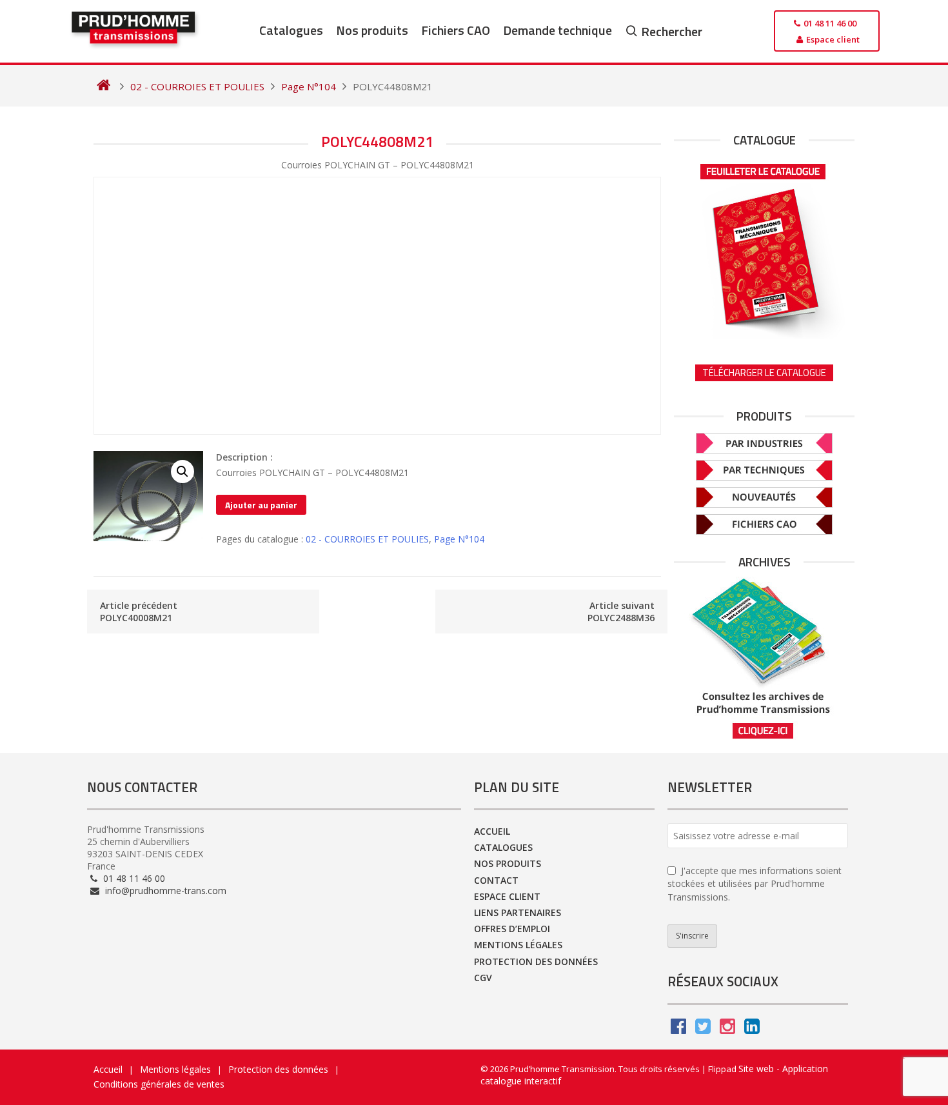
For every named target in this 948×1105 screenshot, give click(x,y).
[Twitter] (703, 1029)
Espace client (507, 896)
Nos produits (372, 30)
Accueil (492, 831)
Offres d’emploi (512, 928)
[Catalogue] (764, 247)
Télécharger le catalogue (764, 372)
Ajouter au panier (261, 505)
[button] (182, 471)
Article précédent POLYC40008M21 (138, 611)
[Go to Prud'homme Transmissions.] (104, 86)
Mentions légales (518, 945)
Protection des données (536, 961)
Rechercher (671, 31)
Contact (496, 880)
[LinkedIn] (752, 1029)
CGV (483, 977)
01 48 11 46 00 (133, 878)
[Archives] (764, 658)
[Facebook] (678, 1029)
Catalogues (291, 30)
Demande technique (557, 30)
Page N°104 (459, 539)
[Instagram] (727, 1029)
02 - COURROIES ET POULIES (367, 539)
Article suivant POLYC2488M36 (621, 611)
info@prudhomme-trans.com (164, 890)
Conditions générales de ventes (159, 1084)
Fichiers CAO (455, 30)
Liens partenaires (517, 912)
